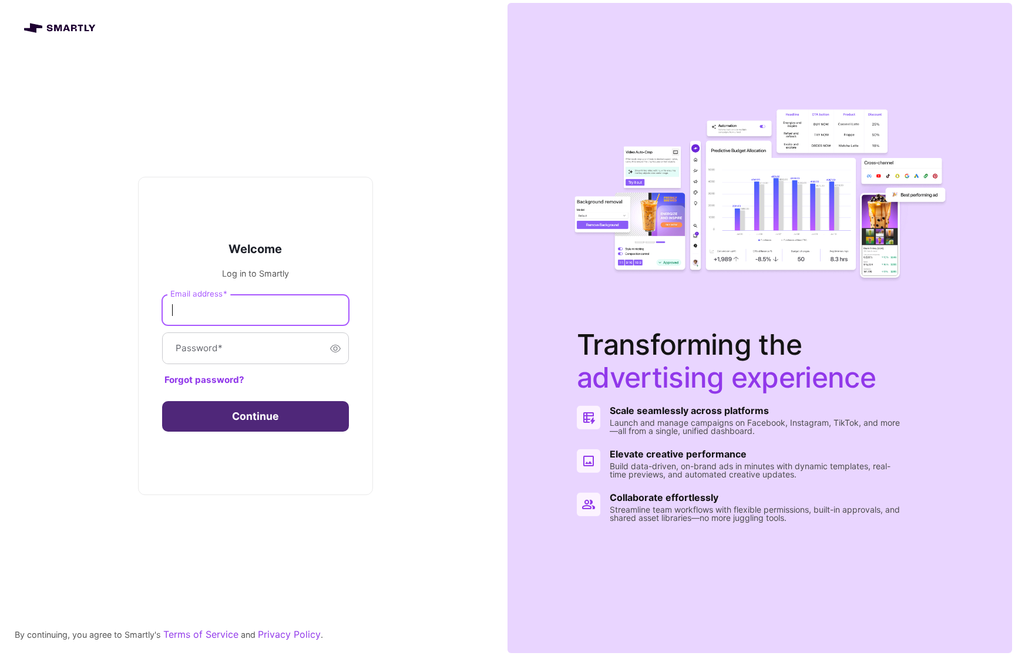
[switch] (335, 348)
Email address (198, 293)
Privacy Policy (289, 634)
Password (199, 349)
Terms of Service (200, 634)
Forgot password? (204, 379)
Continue (255, 416)
